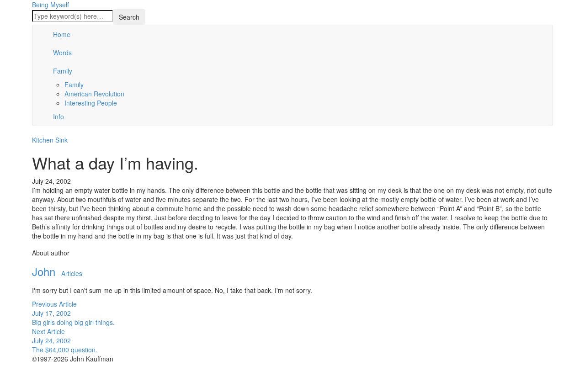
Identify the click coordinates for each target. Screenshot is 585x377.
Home (61, 34)
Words (62, 52)
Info (58, 116)
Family (62, 70)
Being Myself (50, 4)
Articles (71, 273)
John (43, 271)
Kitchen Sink (50, 139)
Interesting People (90, 102)
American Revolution (94, 93)
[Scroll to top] (6, 373)
